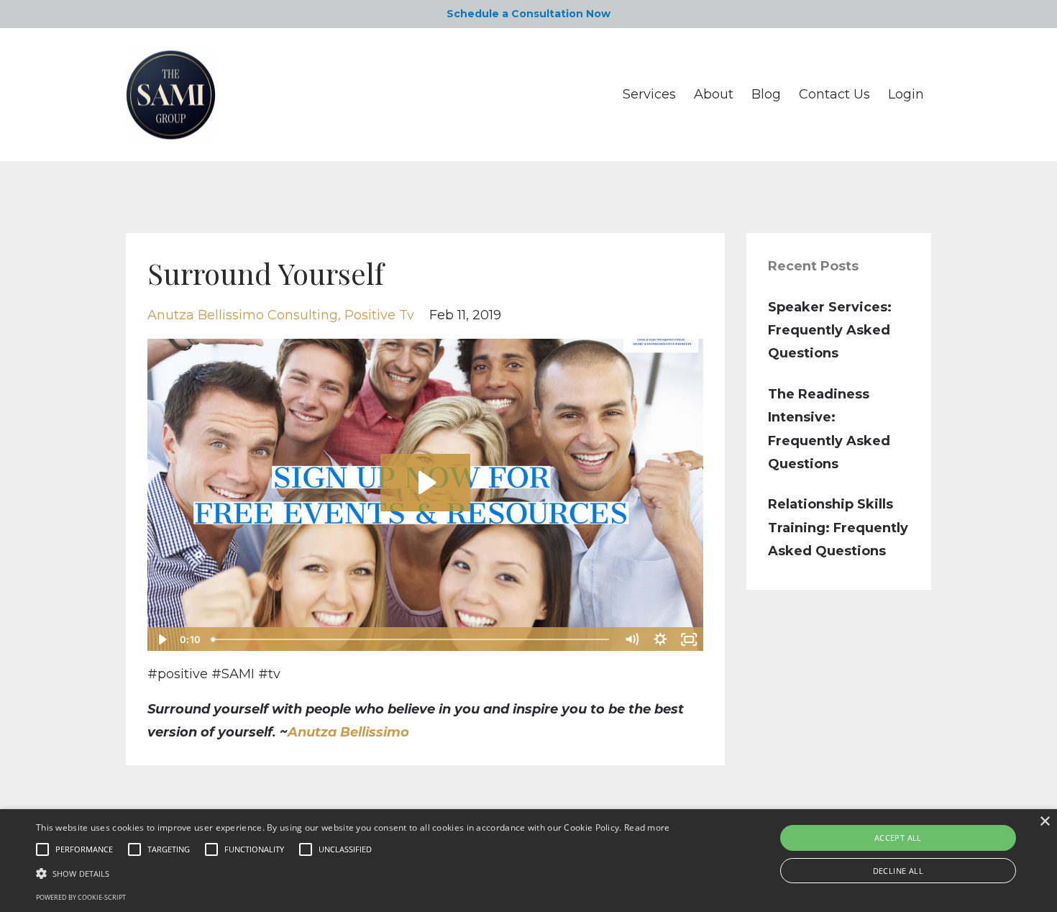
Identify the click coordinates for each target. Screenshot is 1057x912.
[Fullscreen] (689, 639)
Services (649, 94)
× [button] (1044, 821)
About (713, 94)
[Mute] (632, 639)
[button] (353, 873)
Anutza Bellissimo (348, 732)
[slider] (411, 639)
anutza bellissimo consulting (242, 315)
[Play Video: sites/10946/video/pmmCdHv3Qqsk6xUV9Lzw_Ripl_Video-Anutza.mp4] (425, 482)
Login (906, 94)
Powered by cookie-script (81, 897)
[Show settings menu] (660, 639)
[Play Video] (161, 639)
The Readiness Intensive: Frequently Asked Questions (829, 429)
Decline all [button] (898, 870)
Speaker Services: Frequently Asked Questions (830, 330)
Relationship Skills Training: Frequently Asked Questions (838, 527)
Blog (766, 94)
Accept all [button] (898, 837)
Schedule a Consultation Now (528, 13)
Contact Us (834, 94)
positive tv (379, 315)
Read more (647, 827)
